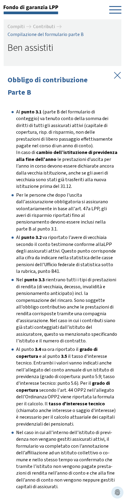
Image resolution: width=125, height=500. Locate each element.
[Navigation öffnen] (115, 9)
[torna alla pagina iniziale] (31, 9)
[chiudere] (116, 74)
